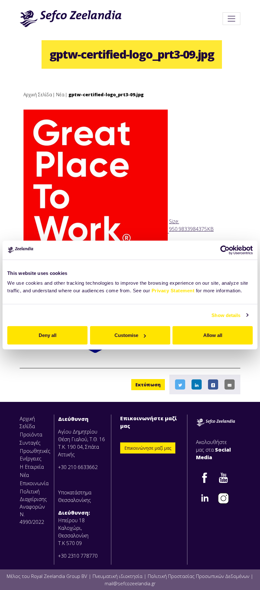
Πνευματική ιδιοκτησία (117, 576)
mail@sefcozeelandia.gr (130, 583)
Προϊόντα (31, 434)
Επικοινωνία (34, 483)
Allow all (212, 335)
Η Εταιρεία (32, 466)
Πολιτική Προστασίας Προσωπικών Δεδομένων (198, 576)
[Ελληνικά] (70, 18)
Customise (126, 335)
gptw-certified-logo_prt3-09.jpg (106, 95)
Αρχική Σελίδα (37, 95)
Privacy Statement (173, 290)
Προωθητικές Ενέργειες (35, 454)
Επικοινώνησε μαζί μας (147, 448)
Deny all (47, 335)
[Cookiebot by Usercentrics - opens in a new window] (225, 250)
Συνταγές (30, 442)
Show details (225, 315)
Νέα (60, 95)
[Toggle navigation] (231, 18)
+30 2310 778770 (78, 555)
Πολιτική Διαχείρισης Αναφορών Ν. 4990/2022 (33, 506)
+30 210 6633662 (78, 467)
